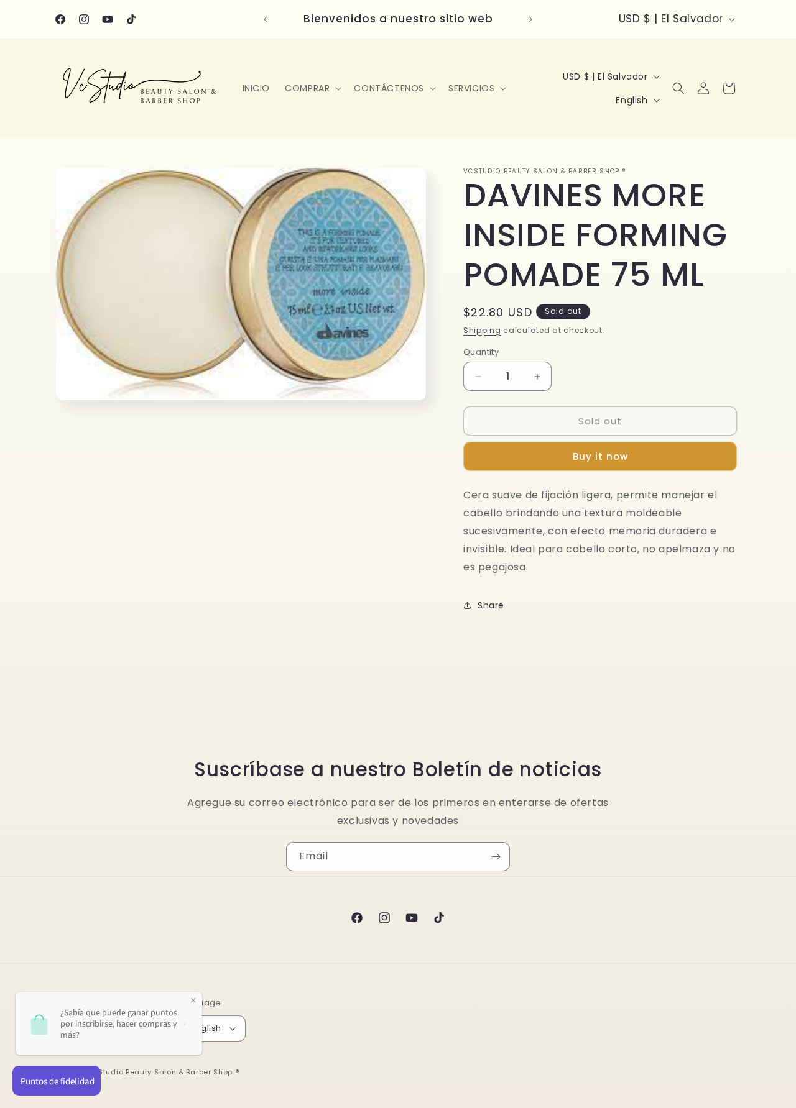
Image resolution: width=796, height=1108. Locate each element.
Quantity (481, 352)
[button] (311, 88)
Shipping (482, 330)
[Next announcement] (530, 19)
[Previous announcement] (265, 19)
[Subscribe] (495, 856)
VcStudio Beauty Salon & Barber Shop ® (164, 1072)
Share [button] (491, 605)
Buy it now (600, 456)
